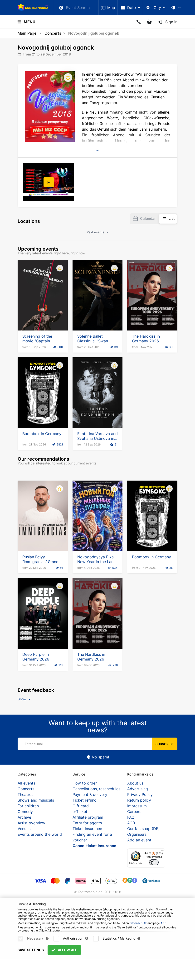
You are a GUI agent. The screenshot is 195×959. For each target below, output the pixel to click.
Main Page (27, 33)
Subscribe (165, 744)
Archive (24, 817)
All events (26, 783)
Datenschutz (138, 923)
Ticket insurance (87, 828)
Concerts (52, 33)
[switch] (154, 862)
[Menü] (162, 851)
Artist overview (31, 823)
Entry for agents (87, 823)
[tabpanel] (49, 182)
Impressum (137, 805)
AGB (131, 823)
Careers (134, 811)
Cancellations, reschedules (96, 788)
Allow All (67, 950)
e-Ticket (80, 811)
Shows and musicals (36, 800)
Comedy (25, 811)
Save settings (31, 950)
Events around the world (40, 834)
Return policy (139, 800)
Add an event (139, 840)
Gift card (81, 805)
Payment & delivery (90, 794)
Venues (24, 828)
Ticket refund (85, 800)
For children (28, 805)
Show (22, 699)
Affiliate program (88, 817)
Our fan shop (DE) (143, 828)
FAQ (130, 817)
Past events (96, 232)
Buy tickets (42, 317)
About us (135, 783)
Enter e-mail (34, 744)
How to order (85, 783)
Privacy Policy (140, 794)
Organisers (136, 834)
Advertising (137, 788)
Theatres (25, 794)
